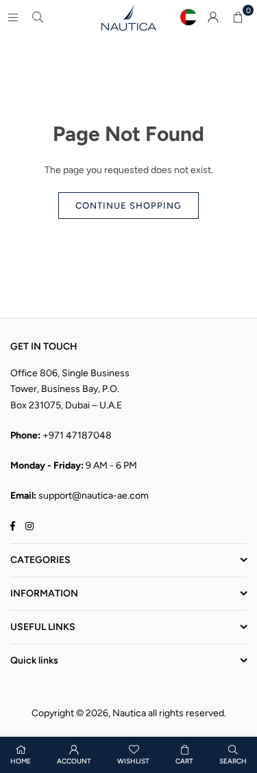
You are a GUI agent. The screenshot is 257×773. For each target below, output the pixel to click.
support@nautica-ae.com (93, 495)
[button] (237, 17)
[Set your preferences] (188, 17)
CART (184, 761)
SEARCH (233, 761)
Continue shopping (128, 205)
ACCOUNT (74, 761)
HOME (20, 761)
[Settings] (213, 17)
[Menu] (13, 17)
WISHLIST (133, 761)
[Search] (37, 17)
